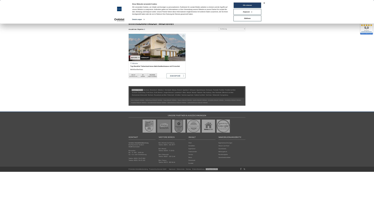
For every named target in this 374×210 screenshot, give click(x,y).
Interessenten (192, 151)
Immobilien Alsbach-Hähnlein (233, 100)
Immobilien (191, 146)
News (190, 157)
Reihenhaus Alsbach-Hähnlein (153, 100)
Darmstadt (191, 160)
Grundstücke (222, 149)
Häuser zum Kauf (223, 146)
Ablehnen (247, 18)
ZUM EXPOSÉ (175, 76)
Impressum (172, 169)
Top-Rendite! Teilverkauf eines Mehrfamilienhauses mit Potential (155, 66)
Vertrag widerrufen (211, 169)
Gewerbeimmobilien (224, 157)
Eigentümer (191, 149)
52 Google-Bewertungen (366, 31)
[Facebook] (241, 169)
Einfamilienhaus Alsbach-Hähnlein (177, 102)
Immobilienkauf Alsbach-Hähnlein (157, 102)
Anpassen (246, 12)
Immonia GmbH (161, 169)
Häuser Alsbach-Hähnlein (185, 100)
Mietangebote (222, 151)
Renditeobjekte (223, 154)
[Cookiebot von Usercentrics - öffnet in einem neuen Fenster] (119, 19)
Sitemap (188, 169)
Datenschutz (181, 169)
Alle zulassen (247, 5)
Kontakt (190, 163)
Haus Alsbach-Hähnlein (170, 100)
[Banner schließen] (264, 3)
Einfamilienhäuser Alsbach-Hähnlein (197, 102)
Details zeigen (137, 19)
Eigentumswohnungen (225, 143)
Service (190, 154)
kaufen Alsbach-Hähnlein (200, 100)
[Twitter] (244, 169)
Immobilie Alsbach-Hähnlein (216, 100)
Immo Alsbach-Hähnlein (137, 100)
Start (190, 143)
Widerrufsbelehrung (198, 169)
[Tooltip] (372, 33)
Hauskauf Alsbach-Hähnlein (139, 102)
